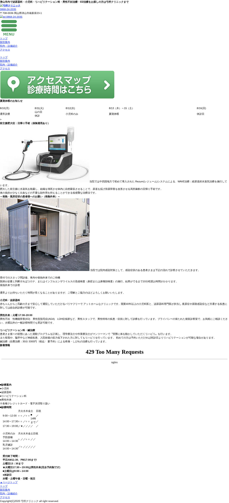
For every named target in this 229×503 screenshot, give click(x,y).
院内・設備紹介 (9, 46)
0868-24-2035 (8, 9)
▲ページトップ (9, 482)
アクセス (5, 49)
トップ (4, 38)
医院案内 (5, 42)
